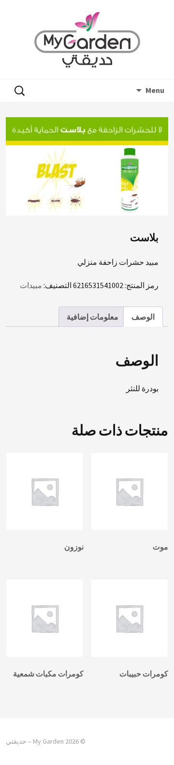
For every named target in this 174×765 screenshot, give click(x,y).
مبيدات (31, 285)
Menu (154, 90)
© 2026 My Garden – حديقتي (46, 741)
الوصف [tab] (143, 316)
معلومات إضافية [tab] (92, 316)
